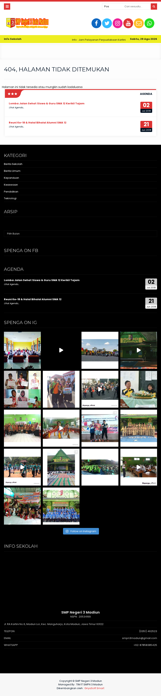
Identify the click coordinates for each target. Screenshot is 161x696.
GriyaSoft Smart (94, 688)
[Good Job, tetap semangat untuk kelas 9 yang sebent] (22, 506)
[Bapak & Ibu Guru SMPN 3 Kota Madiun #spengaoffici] (61, 506)
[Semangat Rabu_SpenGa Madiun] (61, 350)
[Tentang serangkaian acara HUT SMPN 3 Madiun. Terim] (138, 389)
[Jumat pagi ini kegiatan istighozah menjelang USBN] (61, 467)
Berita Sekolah (13, 164)
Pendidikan (11, 191)
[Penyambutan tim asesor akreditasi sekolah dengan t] (61, 428)
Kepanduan (11, 178)
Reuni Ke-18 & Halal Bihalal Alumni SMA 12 (37, 122)
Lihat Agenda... (16, 107)
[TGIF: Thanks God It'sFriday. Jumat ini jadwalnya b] (99, 467)
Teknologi (10, 198)
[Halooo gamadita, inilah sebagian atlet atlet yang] (99, 428)
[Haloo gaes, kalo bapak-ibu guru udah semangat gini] (138, 428)
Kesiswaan (11, 185)
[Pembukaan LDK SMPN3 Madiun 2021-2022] (22, 350)
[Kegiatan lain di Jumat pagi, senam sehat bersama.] (22, 467)
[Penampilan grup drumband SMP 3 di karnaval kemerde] (99, 389)
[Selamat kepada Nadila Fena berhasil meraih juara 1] (61, 389)
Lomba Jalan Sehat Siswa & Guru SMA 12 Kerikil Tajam (46, 103)
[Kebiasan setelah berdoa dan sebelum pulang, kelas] (138, 467)
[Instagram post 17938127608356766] (138, 350)
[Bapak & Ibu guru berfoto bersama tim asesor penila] (22, 428)
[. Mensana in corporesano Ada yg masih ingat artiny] (99, 350)
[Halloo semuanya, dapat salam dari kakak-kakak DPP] (22, 389)
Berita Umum (12, 171)
